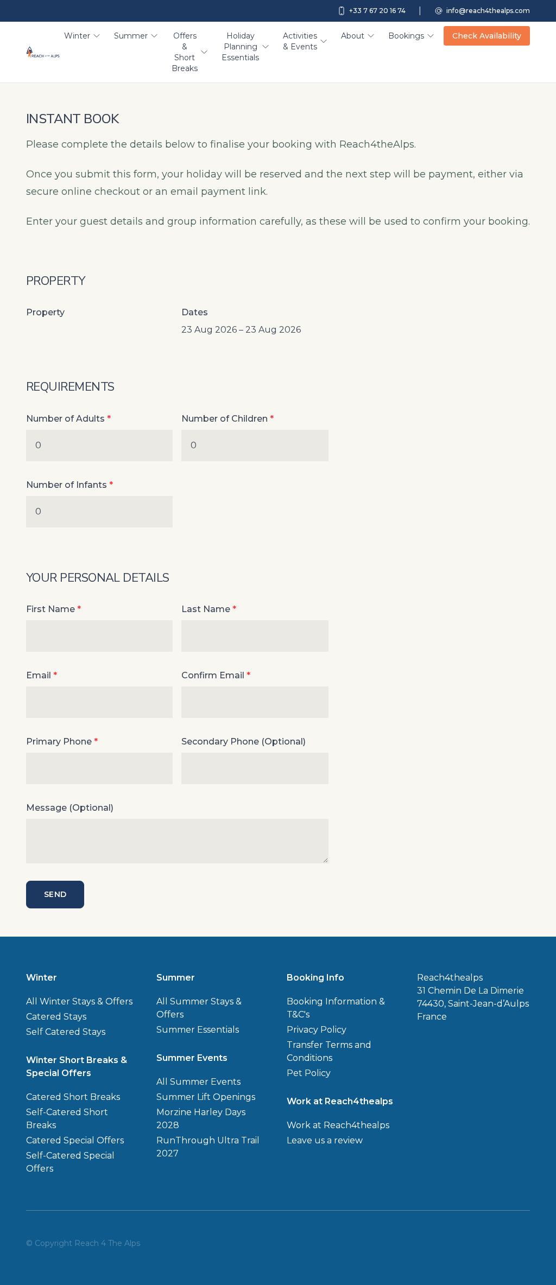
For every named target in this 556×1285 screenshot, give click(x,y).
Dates (194, 312)
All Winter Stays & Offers (79, 1001)
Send (55, 894)
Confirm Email (215, 675)
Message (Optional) (69, 808)
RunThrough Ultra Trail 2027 (208, 1147)
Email (41, 675)
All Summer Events (198, 1082)
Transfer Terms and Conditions (329, 1051)
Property (45, 312)
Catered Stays (56, 1017)
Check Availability (486, 36)
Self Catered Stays (65, 1032)
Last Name (208, 609)
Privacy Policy (316, 1030)
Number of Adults (68, 419)
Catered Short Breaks (73, 1097)
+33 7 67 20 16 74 (377, 11)
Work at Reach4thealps (338, 1125)
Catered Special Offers (75, 1140)
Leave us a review (325, 1140)
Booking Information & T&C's (336, 1008)
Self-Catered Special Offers (70, 1162)
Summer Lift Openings (205, 1097)
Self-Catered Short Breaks (67, 1118)
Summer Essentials (197, 1030)
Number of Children (227, 419)
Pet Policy (309, 1073)
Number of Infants (69, 485)
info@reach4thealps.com (488, 11)
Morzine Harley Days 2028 (200, 1118)
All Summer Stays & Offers (199, 1008)
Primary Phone (62, 741)
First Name (53, 609)
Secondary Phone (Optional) (243, 741)
